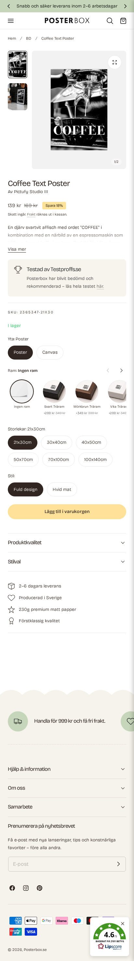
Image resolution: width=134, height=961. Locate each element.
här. (100, 286)
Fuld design (25, 489)
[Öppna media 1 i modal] (115, 62)
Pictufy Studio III (31, 191)
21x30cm (23, 442)
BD (28, 38)
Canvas (50, 352)
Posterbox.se (35, 949)
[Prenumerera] (118, 864)
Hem (12, 38)
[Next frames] (121, 370)
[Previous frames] (108, 370)
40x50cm (91, 442)
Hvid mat (62, 489)
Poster (20, 352)
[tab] (17, 65)
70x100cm (58, 459)
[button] (10, 20)
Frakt (31, 214)
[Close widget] (123, 924)
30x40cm (56, 442)
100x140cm (95, 459)
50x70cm (23, 459)
